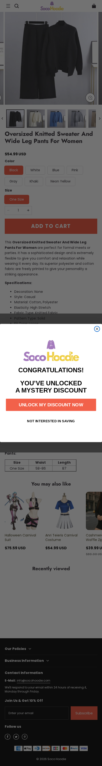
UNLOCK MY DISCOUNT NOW (51, 404)
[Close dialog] (97, 329)
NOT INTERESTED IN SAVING (51, 421)
